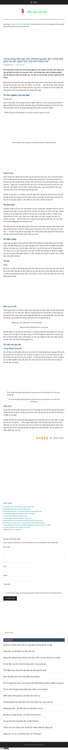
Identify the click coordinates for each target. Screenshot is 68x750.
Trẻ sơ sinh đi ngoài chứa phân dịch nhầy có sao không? (25, 689)
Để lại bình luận (20, 65)
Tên (5, 566)
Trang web (6, 584)
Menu (35, 2)
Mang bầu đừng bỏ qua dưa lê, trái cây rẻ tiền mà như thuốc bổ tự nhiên (32, 658)
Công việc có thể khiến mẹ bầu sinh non (19, 651)
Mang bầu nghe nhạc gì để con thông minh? (17, 509)
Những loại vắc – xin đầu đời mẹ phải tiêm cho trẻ (23, 708)
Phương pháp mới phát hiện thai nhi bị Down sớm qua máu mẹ (28, 702)
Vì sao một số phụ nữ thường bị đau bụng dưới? (18, 506)
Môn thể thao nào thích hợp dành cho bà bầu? (21, 677)
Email (5, 575)
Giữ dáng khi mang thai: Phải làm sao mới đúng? (18, 513)
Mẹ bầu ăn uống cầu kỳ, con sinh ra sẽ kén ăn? (22, 715)
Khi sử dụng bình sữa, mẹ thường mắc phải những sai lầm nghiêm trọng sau (33, 683)
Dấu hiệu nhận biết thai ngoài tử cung (15, 516)
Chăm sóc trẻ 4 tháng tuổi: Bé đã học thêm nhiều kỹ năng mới (27, 727)
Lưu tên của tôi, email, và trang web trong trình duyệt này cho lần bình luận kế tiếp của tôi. (34, 593)
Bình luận (6, 547)
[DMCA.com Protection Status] (4, 749)
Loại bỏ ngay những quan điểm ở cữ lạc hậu (17, 518)
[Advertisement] (34, 44)
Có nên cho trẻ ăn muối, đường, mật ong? (16, 527)
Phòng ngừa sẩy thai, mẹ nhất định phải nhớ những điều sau (22, 511)
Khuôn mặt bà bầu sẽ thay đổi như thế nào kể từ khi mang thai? (23, 520)
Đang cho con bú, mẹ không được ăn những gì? (22, 734)
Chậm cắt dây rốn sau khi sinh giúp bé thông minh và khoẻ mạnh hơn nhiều (27, 525)
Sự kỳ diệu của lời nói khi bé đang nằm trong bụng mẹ (24, 664)
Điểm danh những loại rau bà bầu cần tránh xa (21, 696)
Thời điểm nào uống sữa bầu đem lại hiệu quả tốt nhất (24, 670)
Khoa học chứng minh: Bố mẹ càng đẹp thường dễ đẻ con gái (27, 645)
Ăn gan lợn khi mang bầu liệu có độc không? (20, 721)
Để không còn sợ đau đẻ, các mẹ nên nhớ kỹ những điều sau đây (23, 523)
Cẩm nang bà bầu (16, 529)
